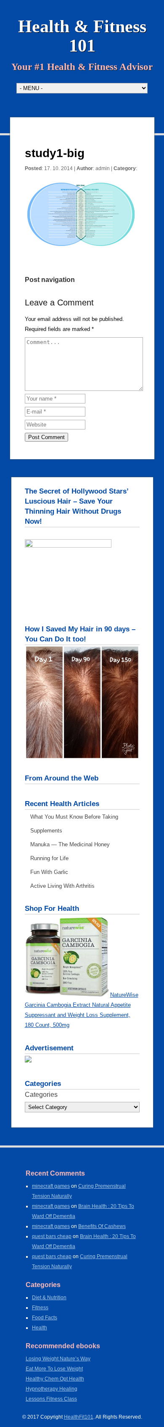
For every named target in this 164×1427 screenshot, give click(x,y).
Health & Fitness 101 (82, 36)
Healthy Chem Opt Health (55, 1379)
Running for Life (49, 858)
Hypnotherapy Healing (51, 1389)
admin (102, 168)
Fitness (40, 1308)
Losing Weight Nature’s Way (58, 1359)
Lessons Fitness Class (51, 1399)
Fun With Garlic (49, 872)
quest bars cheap (51, 1236)
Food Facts (44, 1318)
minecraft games (51, 1186)
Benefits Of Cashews (102, 1226)
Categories (41, 1094)
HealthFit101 (78, 1417)
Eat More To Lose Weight (54, 1369)
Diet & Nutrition (49, 1297)
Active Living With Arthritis (62, 886)
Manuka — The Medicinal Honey (70, 844)
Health (39, 1328)
